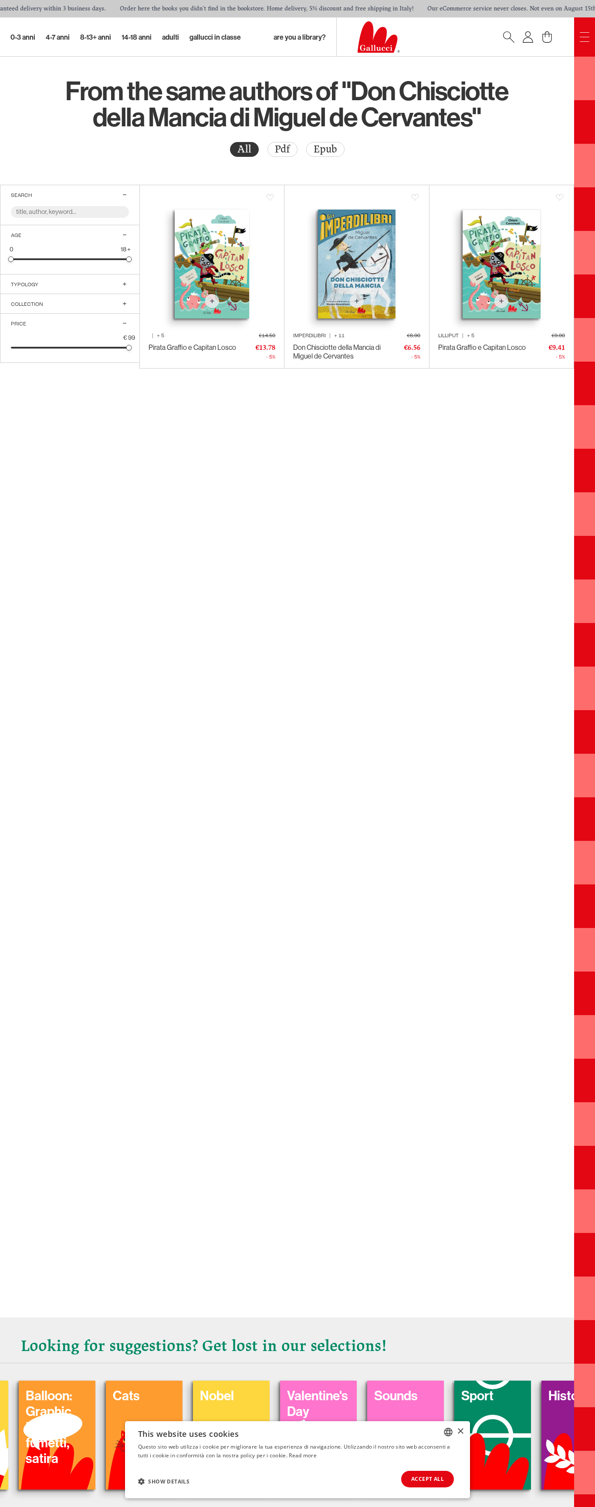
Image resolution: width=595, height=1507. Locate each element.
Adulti (170, 37)
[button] (163, 1481)
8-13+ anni (95, 37)
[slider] (11, 259)
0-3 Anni (22, 37)
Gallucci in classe (215, 37)
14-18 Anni (137, 37)
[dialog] (297, 1459)
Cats (87, 1395)
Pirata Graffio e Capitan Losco (192, 347)
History (530, 1395)
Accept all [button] (427, 1479)
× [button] (460, 1431)
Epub (325, 149)
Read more (303, 1455)
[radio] (244, 149)
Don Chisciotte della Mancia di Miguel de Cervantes (337, 351)
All (244, 149)
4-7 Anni (58, 37)
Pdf (282, 149)
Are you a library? (300, 37)
